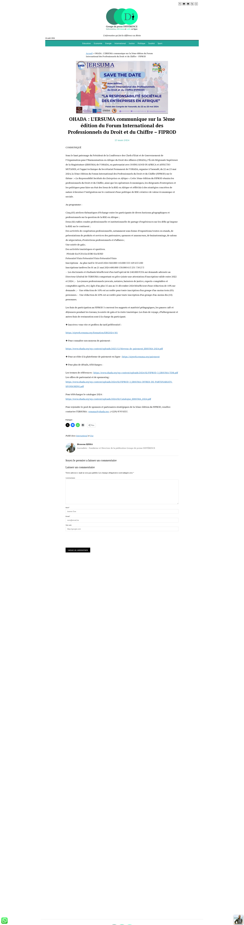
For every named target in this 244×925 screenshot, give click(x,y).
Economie (98, 43)
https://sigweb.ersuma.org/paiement (141, 356)
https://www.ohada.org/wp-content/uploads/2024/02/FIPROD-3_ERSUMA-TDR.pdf (135, 372)
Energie (108, 43)
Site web (69, 525)
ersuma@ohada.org (98, 411)
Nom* (67, 507)
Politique (141, 43)
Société (151, 43)
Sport (160, 43)
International (120, 43)
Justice (132, 43)
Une (91, 435)
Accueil (89, 53)
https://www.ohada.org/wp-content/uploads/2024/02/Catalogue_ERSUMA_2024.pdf (108, 398)
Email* (68, 516)
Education (86, 43)
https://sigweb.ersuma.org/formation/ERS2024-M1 (92, 332)
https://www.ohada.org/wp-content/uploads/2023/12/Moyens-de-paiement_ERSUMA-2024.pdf (114, 348)
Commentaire (70, 478)
